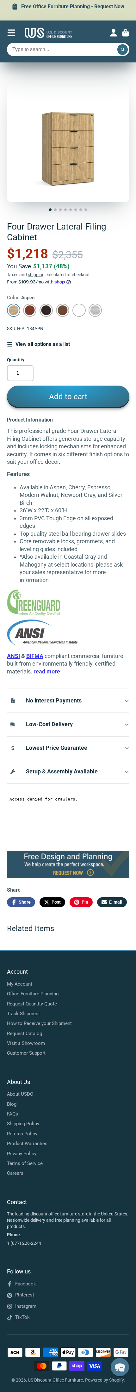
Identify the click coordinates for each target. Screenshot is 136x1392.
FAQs (12, 1114)
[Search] (122, 49)
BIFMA (34, 656)
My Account (19, 984)
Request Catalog (24, 1033)
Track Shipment (23, 1013)
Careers (15, 1173)
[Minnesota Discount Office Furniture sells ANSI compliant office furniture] (42, 644)
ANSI (13, 656)
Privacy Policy (21, 1153)
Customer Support (26, 1053)
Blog (11, 1104)
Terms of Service (25, 1163)
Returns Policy (22, 1134)
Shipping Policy (23, 1124)
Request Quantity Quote (32, 1004)
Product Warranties (27, 1143)
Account (113, 33)
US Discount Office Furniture (55, 1380)
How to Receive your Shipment (39, 1023)
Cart (125, 33)
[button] (120, 1367)
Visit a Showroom (26, 1043)
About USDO (20, 1094)
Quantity (15, 359)
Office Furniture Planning (33, 994)
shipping (36, 274)
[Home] (48, 33)
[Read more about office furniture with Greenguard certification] (42, 614)
